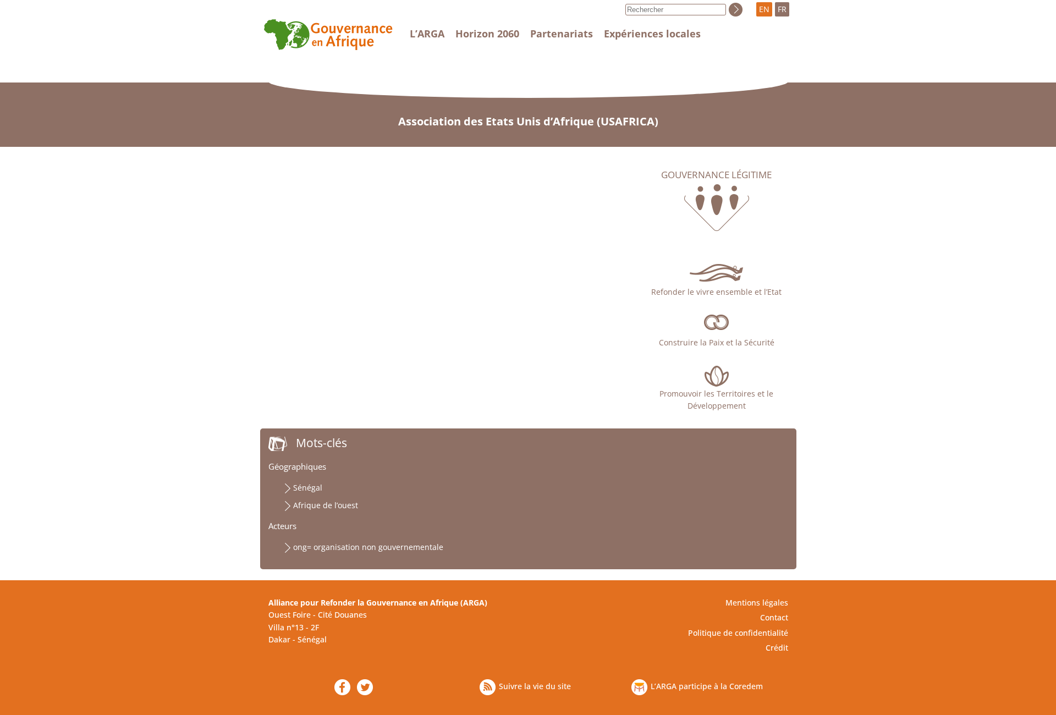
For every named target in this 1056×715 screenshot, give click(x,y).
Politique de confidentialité (738, 633)
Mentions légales (756, 602)
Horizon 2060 (487, 33)
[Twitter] (365, 687)
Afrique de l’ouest (325, 505)
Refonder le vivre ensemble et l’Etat (716, 292)
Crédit (777, 647)
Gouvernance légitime (716, 175)
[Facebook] (342, 687)
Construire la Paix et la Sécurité (716, 342)
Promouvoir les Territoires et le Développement (716, 399)
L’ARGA (427, 33)
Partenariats (561, 33)
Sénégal (307, 487)
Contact (774, 617)
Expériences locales (652, 33)
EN (764, 9)
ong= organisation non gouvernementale (368, 547)
